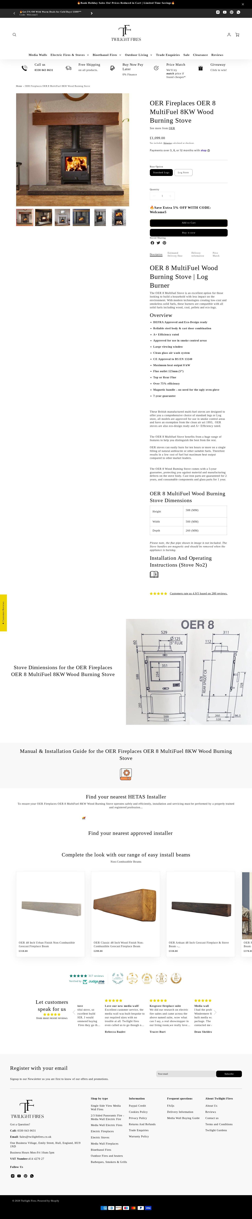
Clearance (200, 55)
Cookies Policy (138, 1111)
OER (172, 128)
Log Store (183, 172)
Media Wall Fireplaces (104, 1143)
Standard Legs (161, 172)
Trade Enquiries (168, 55)
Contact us (212, 1118)
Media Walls (38, 55)
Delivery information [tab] (197, 254)
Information (137, 1098)
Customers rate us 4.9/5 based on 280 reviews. (198, 593)
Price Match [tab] (216, 254)
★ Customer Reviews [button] (3, 612)
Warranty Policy (139, 1136)
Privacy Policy (138, 1118)
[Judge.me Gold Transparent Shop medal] (132, 978)
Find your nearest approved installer (130, 833)
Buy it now (188, 233)
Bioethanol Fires (105, 55)
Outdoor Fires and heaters (107, 1155)
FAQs (170, 1105)
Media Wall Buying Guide (183, 1118)
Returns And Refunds (142, 1124)
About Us (211, 1105)
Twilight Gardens (216, 1130)
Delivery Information (180, 1111)
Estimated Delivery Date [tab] (175, 254)
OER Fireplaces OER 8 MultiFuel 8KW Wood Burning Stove (57, 86)
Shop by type (99, 1098)
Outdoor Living (136, 55)
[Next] (91, 13)
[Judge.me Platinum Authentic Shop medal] (117, 978)
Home (19, 86)
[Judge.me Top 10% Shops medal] (176, 978)
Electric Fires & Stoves (68, 55)
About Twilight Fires (219, 1098)
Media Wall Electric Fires (106, 1125)
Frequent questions (179, 1098)
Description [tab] (156, 254)
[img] (51, 1014)
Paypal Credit (137, 1105)
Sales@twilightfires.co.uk (35, 1136)
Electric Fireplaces (102, 1131)
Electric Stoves (100, 1137)
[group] (53, 13)
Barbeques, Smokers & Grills (109, 1162)
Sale (186, 55)
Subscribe (229, 1074)
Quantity (154, 189)
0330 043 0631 (26, 1130)
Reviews (217, 55)
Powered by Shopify (48, 1201)
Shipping (168, 143)
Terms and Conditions (218, 1124)
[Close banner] (243, 4)
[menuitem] (38, 55)
